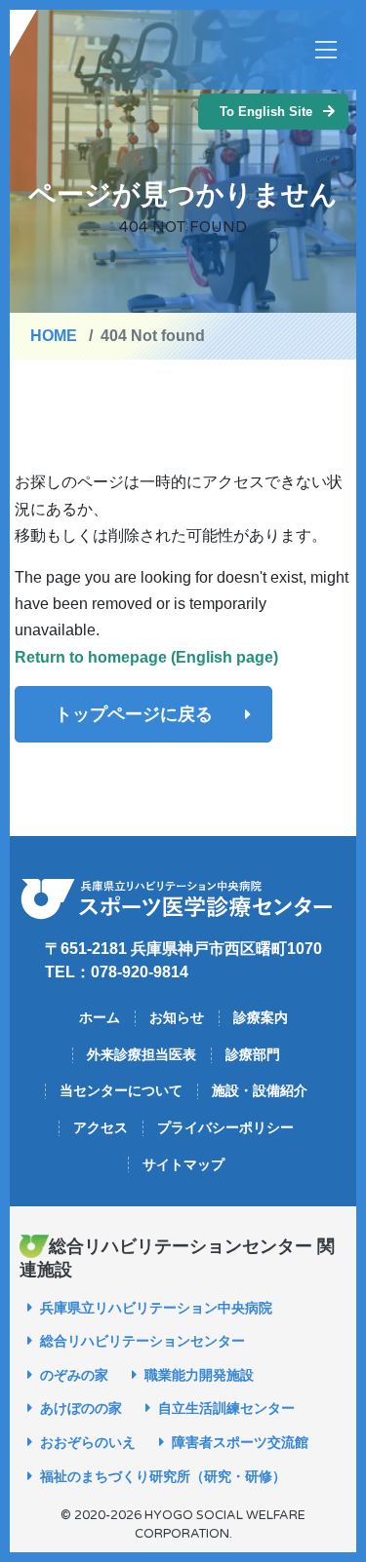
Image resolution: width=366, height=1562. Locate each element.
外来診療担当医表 (141, 1054)
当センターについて (121, 1090)
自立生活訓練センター (226, 1408)
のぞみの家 (74, 1375)
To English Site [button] (266, 111)
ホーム (99, 1017)
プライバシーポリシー (225, 1127)
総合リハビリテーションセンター (142, 1341)
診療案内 (260, 1017)
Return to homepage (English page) (146, 657)
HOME (53, 335)
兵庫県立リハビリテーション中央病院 (156, 1307)
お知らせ (176, 1017)
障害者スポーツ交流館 (240, 1442)
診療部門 (252, 1054)
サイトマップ (183, 1164)
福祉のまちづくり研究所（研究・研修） (163, 1476)
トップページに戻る (134, 714)
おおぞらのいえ (88, 1442)
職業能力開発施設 (199, 1375)
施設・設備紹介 (259, 1090)
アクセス (100, 1127)
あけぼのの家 (81, 1408)
